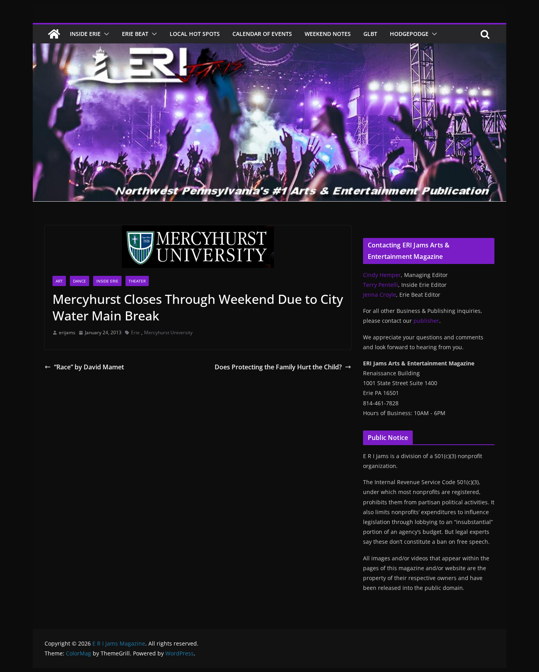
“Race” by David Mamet (89, 367)
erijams (67, 332)
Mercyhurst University (168, 332)
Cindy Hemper (382, 275)
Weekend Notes (328, 33)
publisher (426, 320)
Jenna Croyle (379, 294)
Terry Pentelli (380, 284)
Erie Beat (135, 33)
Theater (137, 281)
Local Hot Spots (195, 33)
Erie (135, 332)
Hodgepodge (409, 33)
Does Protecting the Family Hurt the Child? (278, 367)
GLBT (370, 33)
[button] (105, 33)
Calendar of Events (262, 33)
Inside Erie (85, 33)
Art (59, 281)
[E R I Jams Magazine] (54, 33)
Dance (79, 281)
